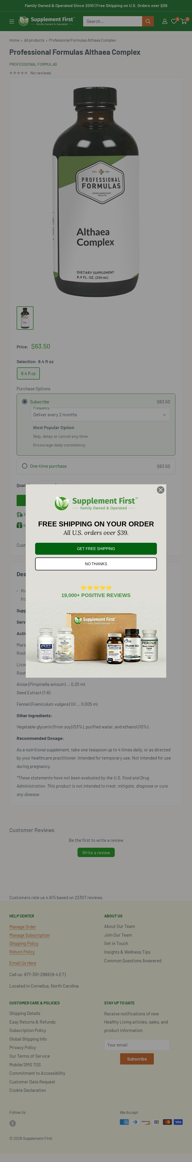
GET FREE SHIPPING (96, 549)
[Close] (160, 490)
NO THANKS (96, 564)
